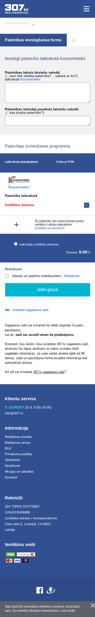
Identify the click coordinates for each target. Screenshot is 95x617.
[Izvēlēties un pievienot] (16, 224)
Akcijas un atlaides (19, 471)
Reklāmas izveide (18, 437)
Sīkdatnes (12, 460)
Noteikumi (13, 269)
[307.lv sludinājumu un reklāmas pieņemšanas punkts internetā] (17, 9)
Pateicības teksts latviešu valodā (41, 76)
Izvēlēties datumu (19, 205)
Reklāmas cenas (17, 442)
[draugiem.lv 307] (51, 590)
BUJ (8, 448)
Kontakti (11, 477)
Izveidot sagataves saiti (30, 310)
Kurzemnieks (30, 79)
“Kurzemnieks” (19, 187)
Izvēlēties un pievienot (49, 228)
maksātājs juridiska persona (38, 244)
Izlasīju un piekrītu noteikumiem (36, 276)
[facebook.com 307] (39, 590)
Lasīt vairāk (67, 610)
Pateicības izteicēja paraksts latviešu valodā (41, 110)
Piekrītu (93, 605)
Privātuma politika (18, 454)
